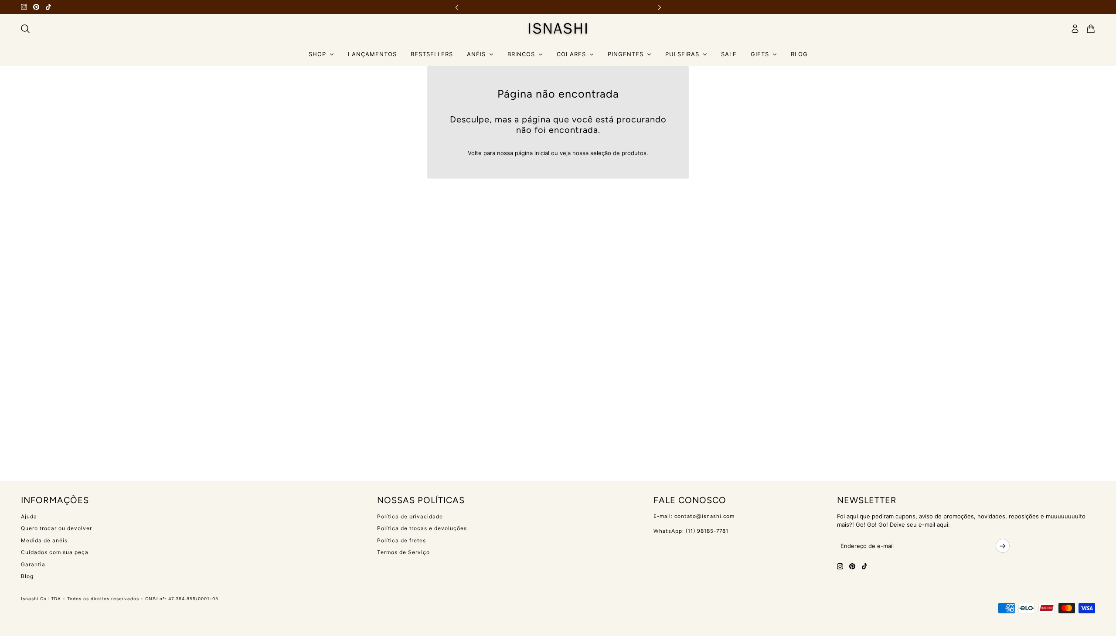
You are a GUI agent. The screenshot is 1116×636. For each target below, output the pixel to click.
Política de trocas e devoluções (422, 528)
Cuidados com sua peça (54, 552)
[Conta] (1075, 28)
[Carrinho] (1090, 28)
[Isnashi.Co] (558, 28)
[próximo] (659, 7)
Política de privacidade (410, 516)
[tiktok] (48, 7)
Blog (27, 576)
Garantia (33, 564)
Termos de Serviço (403, 552)
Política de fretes (401, 540)
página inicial (532, 152)
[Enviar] (1003, 546)
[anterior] (457, 7)
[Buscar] (25, 28)
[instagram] (24, 7)
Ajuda (29, 516)
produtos (634, 152)
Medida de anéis (44, 540)
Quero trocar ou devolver (56, 528)
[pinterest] (36, 7)
